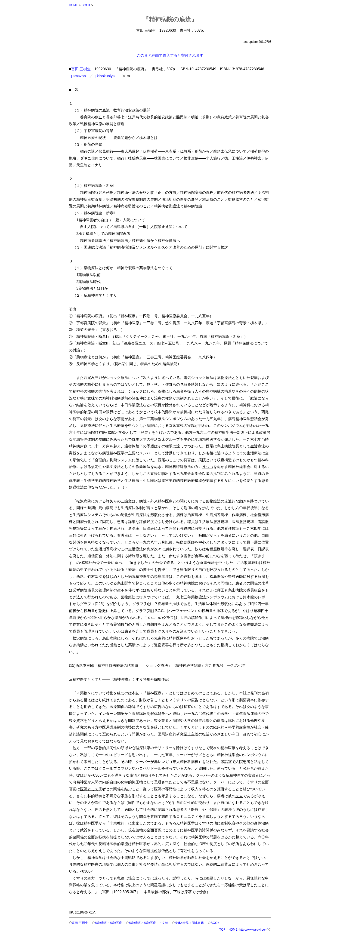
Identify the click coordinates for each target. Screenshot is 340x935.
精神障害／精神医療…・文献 (148, 923)
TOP (222, 929)
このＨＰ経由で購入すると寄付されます (170, 55)
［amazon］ (79, 76)
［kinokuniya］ (105, 76)
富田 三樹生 (81, 69)
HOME (73, 5)
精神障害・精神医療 (108, 923)
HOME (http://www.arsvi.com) (248, 929)
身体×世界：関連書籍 (189, 923)
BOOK (86, 5)
